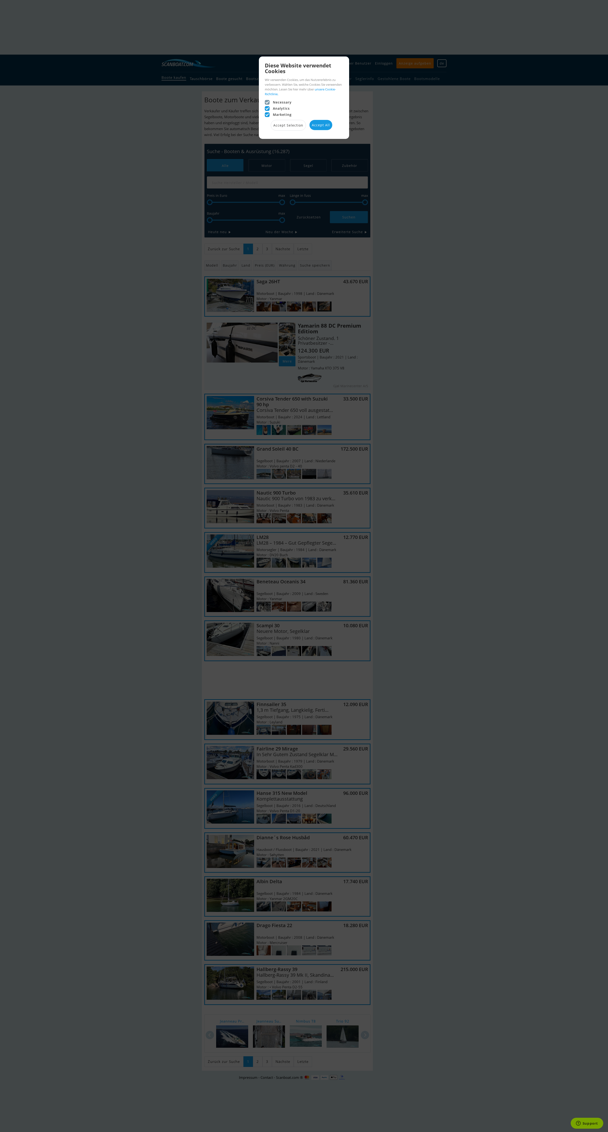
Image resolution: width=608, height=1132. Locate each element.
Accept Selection (288, 125)
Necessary (282, 102)
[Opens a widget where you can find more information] (586, 1124)
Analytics (281, 108)
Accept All (321, 125)
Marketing (282, 114)
